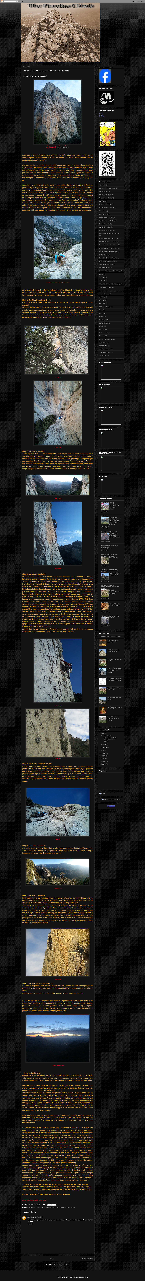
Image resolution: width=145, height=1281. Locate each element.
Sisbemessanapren (107, 502)
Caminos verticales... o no (110, 616)
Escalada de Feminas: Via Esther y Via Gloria (115, 591)
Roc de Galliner (50, 1207)
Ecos (100, 310)
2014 (103, 750)
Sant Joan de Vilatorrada (107, 261)
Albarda (101, 300)
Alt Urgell (31, 1207)
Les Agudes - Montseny (106, 207)
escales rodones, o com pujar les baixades (109, 555)
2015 (103, 733)
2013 (103, 753)
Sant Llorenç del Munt (106, 264)
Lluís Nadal (30, 1217)
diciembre (106, 735)
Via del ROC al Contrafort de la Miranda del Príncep (114, 535)
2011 (103, 758)
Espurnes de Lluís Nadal (109, 532)
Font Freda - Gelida (105, 198)
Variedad (111, 617)
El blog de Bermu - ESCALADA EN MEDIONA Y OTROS (110, 586)
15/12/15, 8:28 (39, 1217)
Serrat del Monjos (104, 349)
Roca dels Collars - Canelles (108, 258)
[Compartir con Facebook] (53, 1205)
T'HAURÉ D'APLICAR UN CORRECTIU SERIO (114, 670)
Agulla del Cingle (114, 557)
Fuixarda (102, 201)
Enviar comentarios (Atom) (62, 1265)
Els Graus (102, 320)
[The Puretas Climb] (105, 82)
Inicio (52, 1258)
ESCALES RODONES (62, 147)
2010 (103, 761)
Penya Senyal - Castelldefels (108, 248)
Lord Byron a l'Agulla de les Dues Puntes (115, 708)
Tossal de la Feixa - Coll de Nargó (109, 284)
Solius (101, 274)
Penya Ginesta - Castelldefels (108, 245)
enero (105, 747)
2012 (103, 756)
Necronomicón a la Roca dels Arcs (113, 641)
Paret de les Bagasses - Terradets (110, 233)
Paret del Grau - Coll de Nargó (108, 241)
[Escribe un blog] (50, 1205)
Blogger (85, 1277)
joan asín (104, 516)
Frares (101, 326)
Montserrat (102, 214)
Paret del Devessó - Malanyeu (108, 238)
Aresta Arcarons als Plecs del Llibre (114, 650)
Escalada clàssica (40, 1207)
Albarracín (102, 185)
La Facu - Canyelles (105, 204)
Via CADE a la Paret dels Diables (114, 688)
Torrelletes (102, 280)
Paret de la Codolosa (105, 339)
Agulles (101, 297)
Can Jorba (102, 303)
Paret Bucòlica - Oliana (106, 230)
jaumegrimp (105, 602)
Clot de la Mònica (104, 307)
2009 (103, 764)
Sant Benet (102, 342)
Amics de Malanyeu (107, 549)
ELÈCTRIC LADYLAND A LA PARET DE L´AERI (115, 679)
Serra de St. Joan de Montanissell (109, 271)
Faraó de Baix (103, 323)
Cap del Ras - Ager (105, 194)
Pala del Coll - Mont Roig (107, 220)
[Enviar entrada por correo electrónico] (44, 1204)
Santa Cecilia (103, 345)
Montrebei (102, 211)
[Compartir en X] (51, 1205)
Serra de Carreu (104, 267)
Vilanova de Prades (105, 287)
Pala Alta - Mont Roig (105, 217)
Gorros (101, 329)
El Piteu (101, 316)
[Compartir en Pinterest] (55, 1205)
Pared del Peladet (104, 227)
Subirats (101, 277)
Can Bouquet (103, 191)
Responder (30, 1223)
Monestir (102, 336)
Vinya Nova (102, 355)
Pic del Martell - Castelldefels (108, 251)
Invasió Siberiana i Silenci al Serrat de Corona (113, 718)
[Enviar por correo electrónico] (48, 1205)
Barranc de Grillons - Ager (107, 188)
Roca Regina (103, 254)
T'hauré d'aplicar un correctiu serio (65, 1207)
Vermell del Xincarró (105, 352)
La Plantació (103, 333)
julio (104, 744)
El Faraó (102, 313)
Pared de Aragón (104, 224)
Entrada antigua (87, 1258)
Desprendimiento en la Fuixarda (110, 636)
